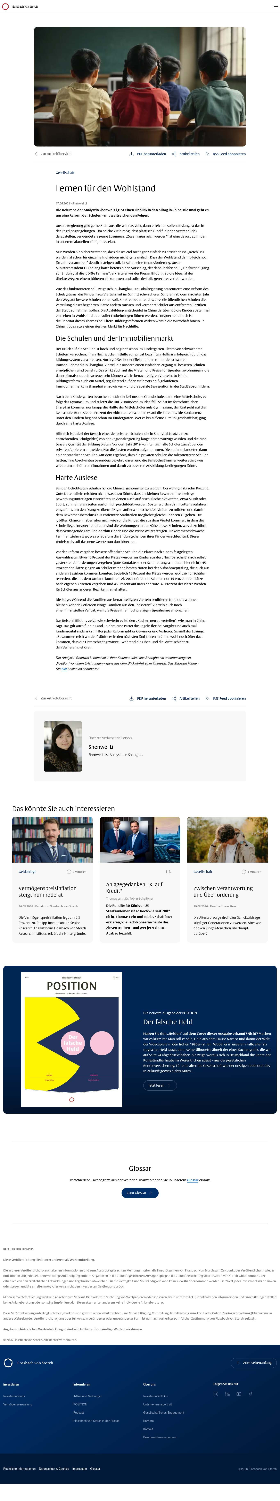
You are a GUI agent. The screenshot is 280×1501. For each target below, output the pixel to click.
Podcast (78, 1412)
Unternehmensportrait (157, 1404)
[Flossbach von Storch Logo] (24, 6)
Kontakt (148, 1429)
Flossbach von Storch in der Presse (96, 1421)
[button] (185, 154)
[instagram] (215, 1393)
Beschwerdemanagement (159, 1437)
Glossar (192, 1180)
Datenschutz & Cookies (54, 1469)
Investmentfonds (14, 1396)
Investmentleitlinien (155, 1396)
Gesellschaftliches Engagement (163, 1412)
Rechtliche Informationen (19, 1469)
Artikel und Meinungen (87, 1396)
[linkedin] (227, 1393)
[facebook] (250, 1393)
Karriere (148, 1421)
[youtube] (238, 1393)
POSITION (80, 1404)
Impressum (79, 1469)
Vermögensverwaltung (17, 1404)
